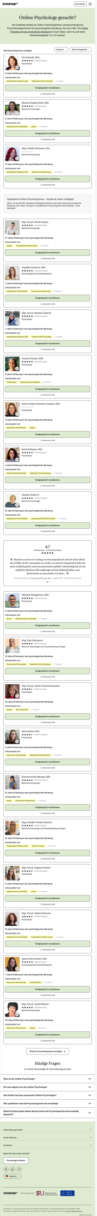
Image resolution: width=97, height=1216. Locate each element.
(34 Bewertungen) (41, 735)
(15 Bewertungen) (40, 61)
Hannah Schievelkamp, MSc (36, 776)
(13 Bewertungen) (40, 598)
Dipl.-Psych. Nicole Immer (35, 222)
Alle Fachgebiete (79, 49)
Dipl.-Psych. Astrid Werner (35, 1004)
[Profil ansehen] (12, 63)
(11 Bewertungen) (40, 106)
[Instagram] (5, 1169)
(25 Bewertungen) (41, 916)
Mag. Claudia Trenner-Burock (37, 822)
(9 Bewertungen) (40, 1007)
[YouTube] (19, 1169)
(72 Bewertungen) (41, 316)
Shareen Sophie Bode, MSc (35, 102)
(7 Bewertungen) (40, 689)
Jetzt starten (80, 4)
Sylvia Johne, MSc (31, 731)
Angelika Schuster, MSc (34, 267)
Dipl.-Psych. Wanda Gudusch (36, 313)
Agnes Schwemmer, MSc (34, 958)
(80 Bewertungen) (41, 780)
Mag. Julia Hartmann (32, 640)
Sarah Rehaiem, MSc (32, 449)
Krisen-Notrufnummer (74, 1211)
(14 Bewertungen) (40, 498)
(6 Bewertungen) (40, 962)
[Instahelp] (10, 4)
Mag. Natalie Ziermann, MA (36, 148)
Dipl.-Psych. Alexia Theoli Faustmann (41, 685)
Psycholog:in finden (16, 1160)
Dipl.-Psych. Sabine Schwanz (36, 913)
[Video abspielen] (17, 67)
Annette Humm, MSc (32, 358)
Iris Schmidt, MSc (31, 57)
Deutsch (60, 49)
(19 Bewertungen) (40, 225)
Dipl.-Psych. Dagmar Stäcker (36, 867)
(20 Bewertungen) (41, 871)
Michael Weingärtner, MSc (35, 594)
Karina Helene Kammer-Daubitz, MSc (41, 403)
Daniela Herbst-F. (31, 494)
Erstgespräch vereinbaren (47, 88)
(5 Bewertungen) (40, 453)
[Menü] (90, 4)
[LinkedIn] (12, 1169)
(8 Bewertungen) (40, 644)
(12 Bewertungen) (40, 362)
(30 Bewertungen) (41, 271)
